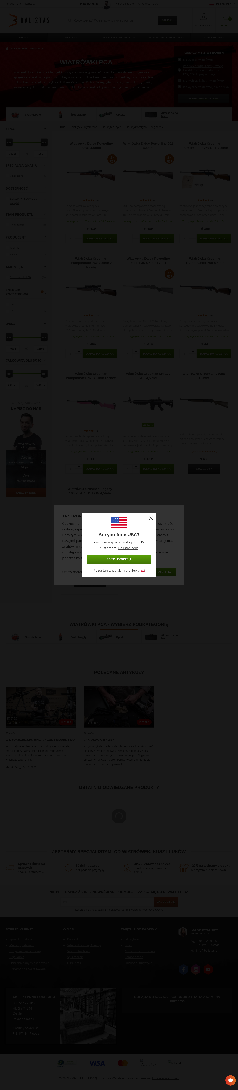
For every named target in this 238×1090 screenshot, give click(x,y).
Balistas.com (128, 548)
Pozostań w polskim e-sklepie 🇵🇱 (119, 570)
